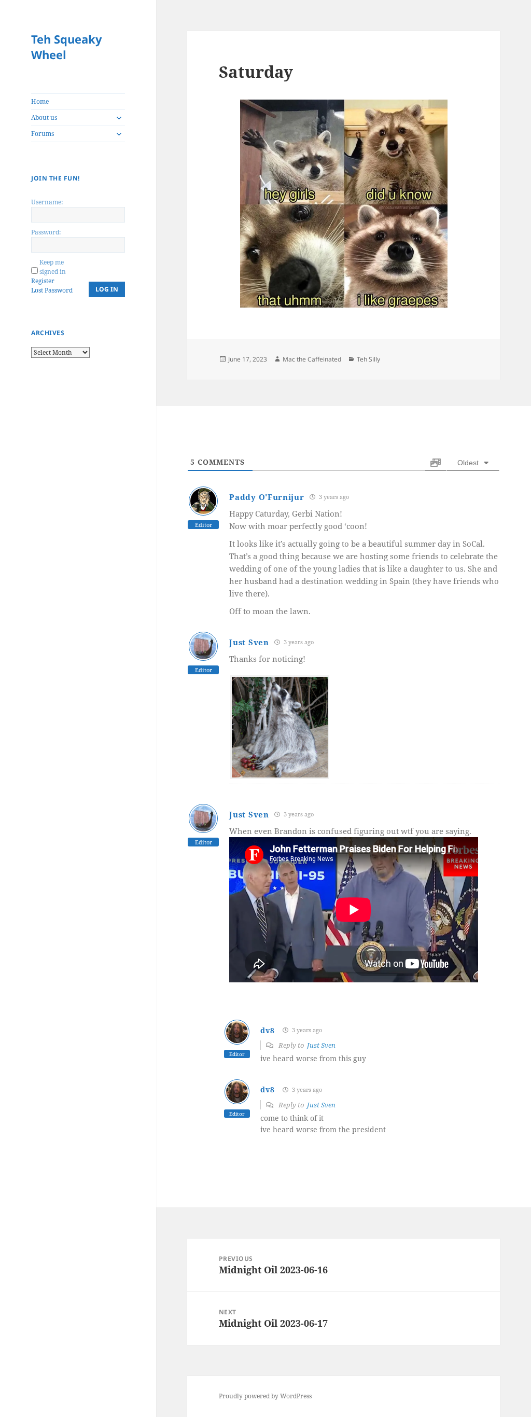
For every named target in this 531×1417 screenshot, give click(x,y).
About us (44, 117)
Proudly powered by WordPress (265, 1396)
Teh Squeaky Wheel (66, 46)
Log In (106, 289)
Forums (42, 133)
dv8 (267, 1030)
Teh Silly (368, 359)
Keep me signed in (52, 267)
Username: (47, 202)
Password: (46, 232)
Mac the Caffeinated (312, 359)
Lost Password (52, 290)
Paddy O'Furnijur (266, 497)
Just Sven (249, 642)
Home (40, 101)
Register (42, 280)
